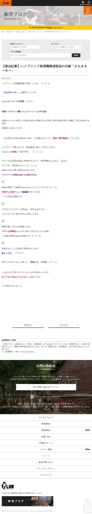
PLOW (5, 3)
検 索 (76, 55)
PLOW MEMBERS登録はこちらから (46, 28)
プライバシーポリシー (46, 468)
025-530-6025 (34, 403)
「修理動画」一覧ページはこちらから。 (20, 351)
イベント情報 (46, 449)
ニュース (46, 455)
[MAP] (39, 493)
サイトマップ (46, 475)
